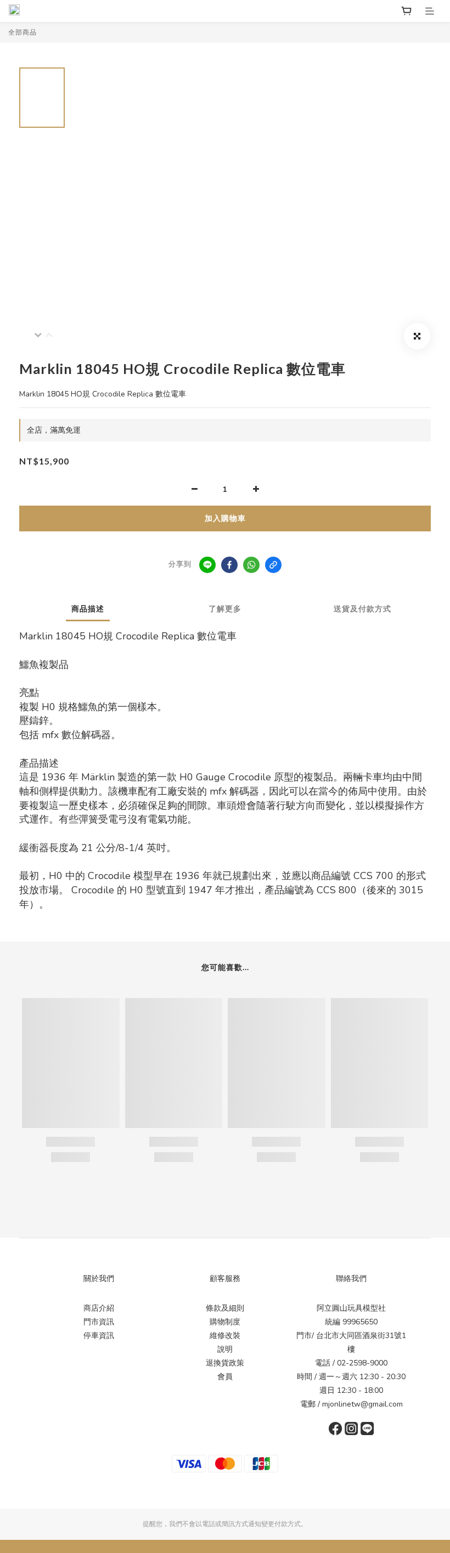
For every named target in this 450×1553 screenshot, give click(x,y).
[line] (207, 565)
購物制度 (225, 1322)
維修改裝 (225, 1335)
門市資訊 (98, 1322)
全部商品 (22, 32)
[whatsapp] (251, 565)
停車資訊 (98, 1335)
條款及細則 (225, 1308)
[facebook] (229, 565)
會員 (225, 1376)
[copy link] (273, 565)
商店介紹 (98, 1308)
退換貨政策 (225, 1363)
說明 (225, 1349)
